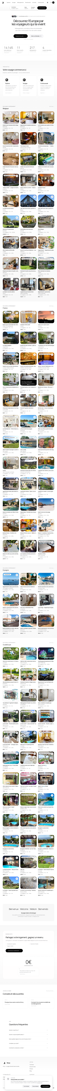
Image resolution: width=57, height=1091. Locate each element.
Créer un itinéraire (35, 36)
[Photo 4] (29, 122)
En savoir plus (39, 1082)
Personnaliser (35, 1086)
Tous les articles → (50, 990)
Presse (31, 1068)
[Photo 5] (12, 122)
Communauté (41, 2)
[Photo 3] (46, 122)
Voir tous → (51, 106)
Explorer (8, 2)
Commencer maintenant (13, 950)
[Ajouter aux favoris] (17, 113)
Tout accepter (45, 1086)
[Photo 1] (9, 122)
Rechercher (42, 7)
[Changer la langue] (47, 2)
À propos (32, 1064)
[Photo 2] (10, 122)
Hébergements (20, 2)
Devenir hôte (33, 1066)
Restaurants (28, 2)
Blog (31, 1071)
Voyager (14, 2)
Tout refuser (26, 1086)
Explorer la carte (20, 36)
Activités (34, 2)
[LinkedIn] (53, 1087)
